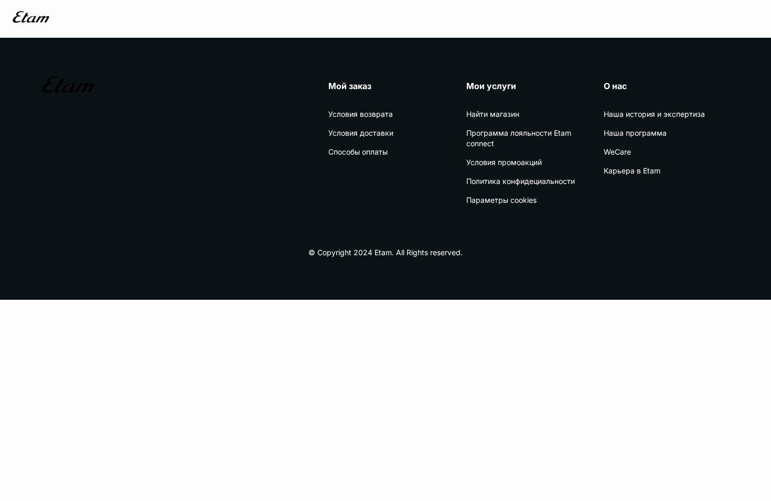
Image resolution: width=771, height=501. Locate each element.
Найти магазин (492, 114)
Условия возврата (360, 114)
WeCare (617, 151)
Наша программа (635, 132)
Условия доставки (360, 132)
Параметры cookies (501, 199)
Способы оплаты (358, 151)
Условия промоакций (504, 162)
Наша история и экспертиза (654, 114)
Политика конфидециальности (520, 181)
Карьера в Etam (632, 170)
